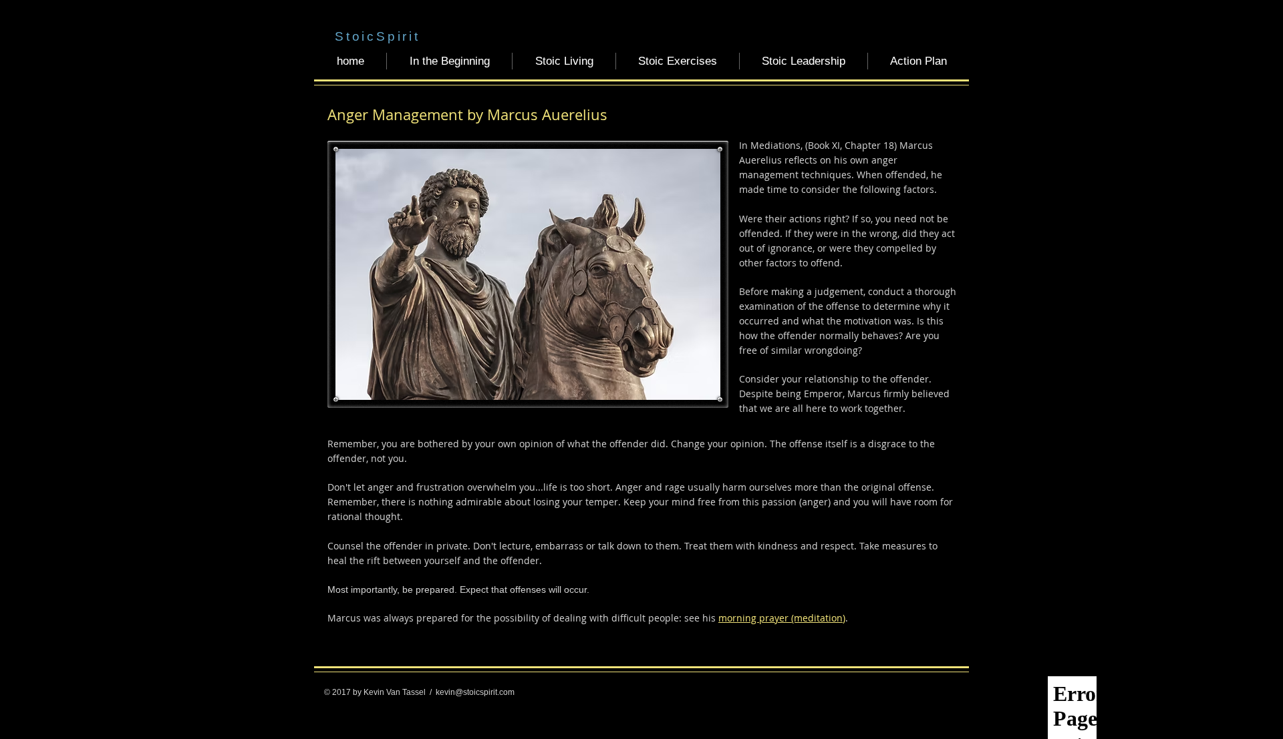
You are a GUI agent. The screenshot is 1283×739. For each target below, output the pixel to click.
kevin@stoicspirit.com (475, 692)
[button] (449, 61)
